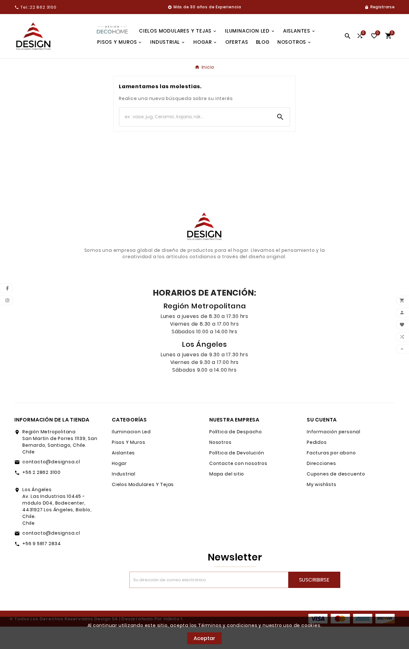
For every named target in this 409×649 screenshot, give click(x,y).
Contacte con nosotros (238, 463)
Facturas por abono (331, 453)
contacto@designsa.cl (51, 462)
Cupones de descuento (336, 474)
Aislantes (123, 453)
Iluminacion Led (131, 432)
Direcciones (321, 463)
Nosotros (220, 442)
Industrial (123, 474)
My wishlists (321, 484)
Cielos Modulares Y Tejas (143, 484)
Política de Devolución (236, 453)
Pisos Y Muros (128, 442)
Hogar (119, 463)
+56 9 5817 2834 (41, 543)
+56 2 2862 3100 (41, 472)
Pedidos (317, 442)
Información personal (333, 432)
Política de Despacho (235, 432)
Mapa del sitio (226, 474)
